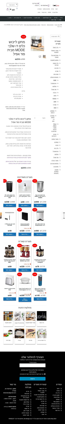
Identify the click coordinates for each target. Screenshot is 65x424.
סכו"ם (27, 406)
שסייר (54, 105)
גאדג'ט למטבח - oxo (52, 118)
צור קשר (57, 410)
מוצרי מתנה (53, 19)
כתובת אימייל (32, 362)
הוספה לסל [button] (39, 205)
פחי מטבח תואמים (24, 161)
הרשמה (32, 379)
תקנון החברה (56, 395)
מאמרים (40, 9)
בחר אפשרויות (25, 299)
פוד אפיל (43, 25)
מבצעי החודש (25, 413)
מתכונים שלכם (46, 9)
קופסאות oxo (52, 112)
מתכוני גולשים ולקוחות (56, 171)
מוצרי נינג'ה (55, 160)
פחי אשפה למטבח (24, 400)
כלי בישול (55, 47)
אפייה (60, 19)
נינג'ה (54, 92)
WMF (54, 80)
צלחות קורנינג (54, 163)
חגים (39, 12)
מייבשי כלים (17, 106)
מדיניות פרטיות (56, 404)
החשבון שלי (56, 402)
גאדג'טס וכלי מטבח (27, 17)
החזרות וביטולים (55, 406)
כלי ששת (26, 408)
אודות (52, 9)
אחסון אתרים (19, 418)
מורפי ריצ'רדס (54, 135)
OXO (55, 108)
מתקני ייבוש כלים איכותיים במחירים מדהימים (19, 157)
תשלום (49, 12)
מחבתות (56, 17)
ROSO (54, 98)
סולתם (54, 86)
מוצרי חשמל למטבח (47, 17)
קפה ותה (56, 74)
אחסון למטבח (37, 17)
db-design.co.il (28, 418)
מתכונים (56, 166)
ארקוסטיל (53, 83)
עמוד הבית (57, 25)
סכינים (9, 17)
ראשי (56, 9)
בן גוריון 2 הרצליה (35, 4)
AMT (55, 102)
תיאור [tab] (43, 118)
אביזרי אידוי (26, 404)
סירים (61, 17)
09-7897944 (44, 5)
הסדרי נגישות (56, 408)
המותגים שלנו (50, 25)
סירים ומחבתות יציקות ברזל (25, 396)
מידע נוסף (24, 234)
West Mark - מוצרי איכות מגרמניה (53, 127)
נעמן (55, 95)
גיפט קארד (44, 12)
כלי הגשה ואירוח (17, 17)
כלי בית (56, 148)
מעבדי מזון (26, 411)
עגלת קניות (55, 12)
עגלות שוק (26, 402)
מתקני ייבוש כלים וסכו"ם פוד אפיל (32, 25)
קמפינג (56, 142)
